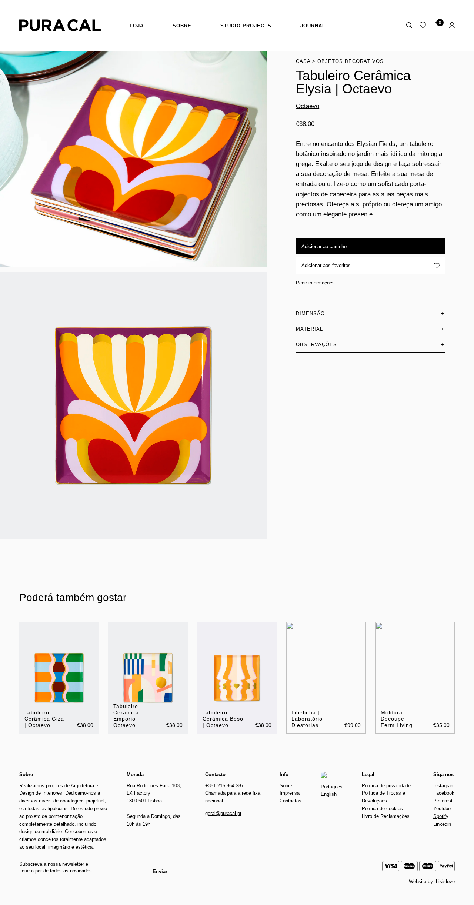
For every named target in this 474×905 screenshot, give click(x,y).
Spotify (440, 816)
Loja (137, 26)
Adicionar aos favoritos (326, 265)
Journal (313, 26)
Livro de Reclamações (386, 816)
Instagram (444, 785)
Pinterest (443, 801)
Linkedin (442, 824)
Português (332, 786)
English (329, 794)
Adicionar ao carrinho (324, 246)
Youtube (442, 808)
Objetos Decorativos (350, 61)
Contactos (290, 801)
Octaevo (307, 106)
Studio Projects (245, 26)
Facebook (443, 793)
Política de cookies (382, 808)
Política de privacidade (386, 785)
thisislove (444, 881)
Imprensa (290, 793)
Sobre (182, 26)
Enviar (160, 871)
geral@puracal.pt (223, 813)
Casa (303, 61)
